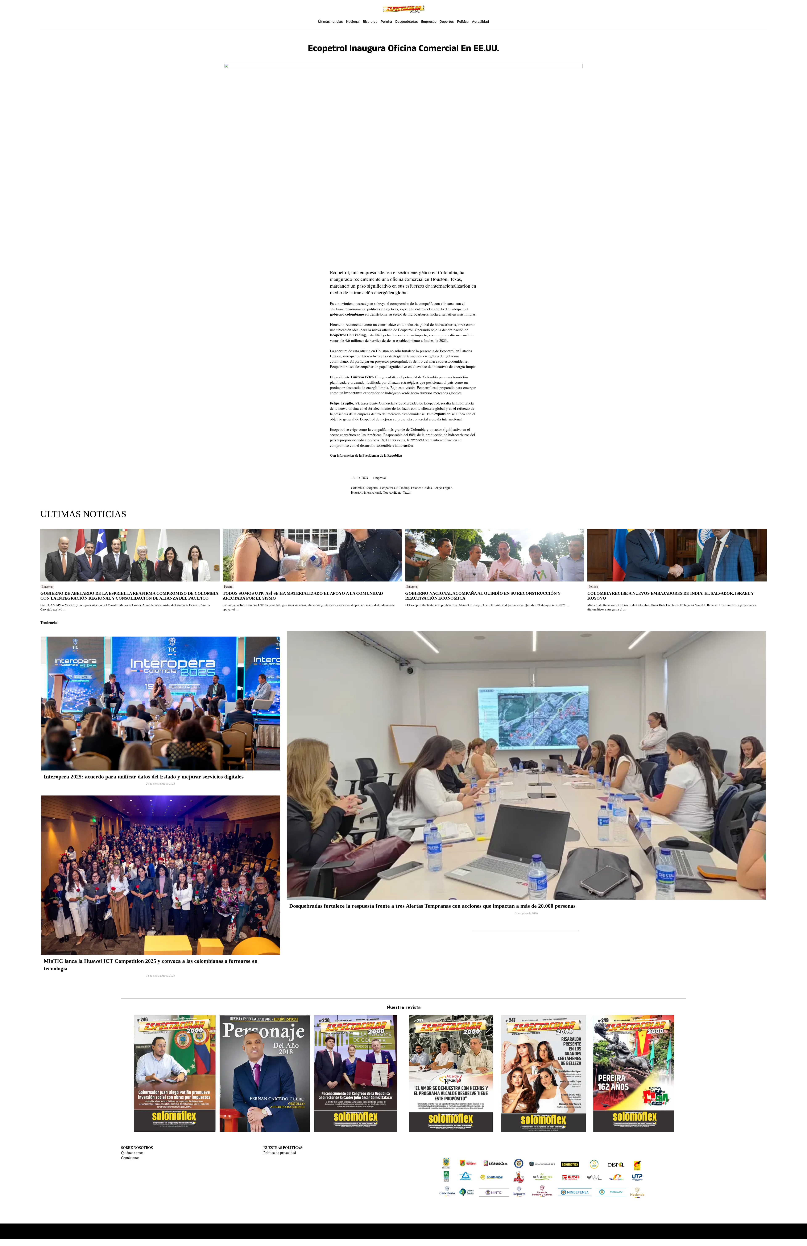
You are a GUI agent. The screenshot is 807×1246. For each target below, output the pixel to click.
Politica (593, 586)
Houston (356, 492)
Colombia (357, 487)
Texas (407, 492)
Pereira (228, 586)
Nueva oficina (392, 492)
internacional (372, 492)
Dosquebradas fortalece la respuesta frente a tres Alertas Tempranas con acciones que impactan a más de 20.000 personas (432, 906)
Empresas (379, 478)
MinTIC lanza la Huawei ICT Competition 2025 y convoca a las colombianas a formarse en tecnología (150, 965)
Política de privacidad (280, 1152)
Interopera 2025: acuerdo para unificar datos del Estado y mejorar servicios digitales (144, 777)
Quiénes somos (132, 1152)
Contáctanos (130, 1157)
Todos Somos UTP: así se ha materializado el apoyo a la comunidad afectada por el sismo (303, 595)
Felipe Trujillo (443, 487)
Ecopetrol (372, 487)
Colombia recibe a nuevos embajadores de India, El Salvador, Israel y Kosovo (670, 595)
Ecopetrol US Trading (394, 487)
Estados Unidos (421, 487)
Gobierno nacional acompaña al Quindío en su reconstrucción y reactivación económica (482, 595)
